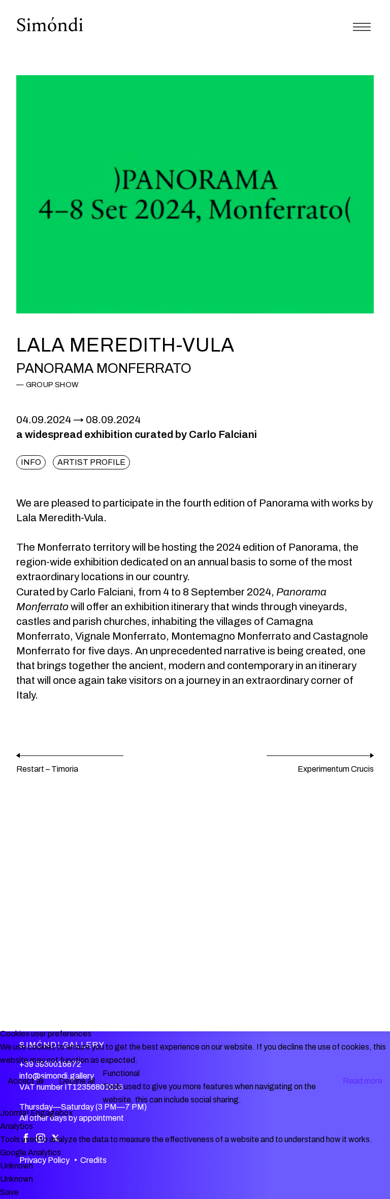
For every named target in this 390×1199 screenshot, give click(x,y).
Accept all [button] (26, 1081)
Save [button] (9, 1192)
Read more (362, 1081)
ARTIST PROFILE (91, 462)
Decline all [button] (77, 1081)
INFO (31, 462)
